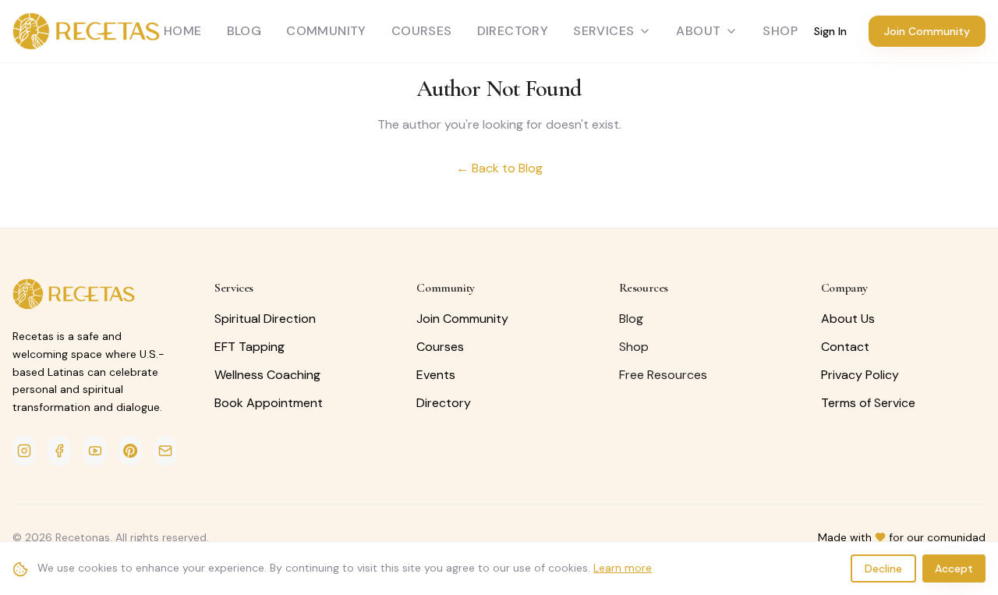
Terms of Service (868, 403)
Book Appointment (268, 403)
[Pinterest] (130, 450)
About (698, 31)
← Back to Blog (499, 168)
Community (326, 31)
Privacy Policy (860, 375)
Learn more (622, 568)
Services (603, 31)
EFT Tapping (249, 346)
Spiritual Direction (265, 318)
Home (183, 31)
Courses (421, 31)
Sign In (830, 31)
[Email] (165, 450)
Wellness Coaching (267, 375)
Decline (883, 568)
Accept (954, 568)
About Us (848, 318)
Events (435, 375)
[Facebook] (59, 450)
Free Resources (663, 375)
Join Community (927, 31)
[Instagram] (23, 450)
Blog (244, 31)
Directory (513, 31)
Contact (845, 346)
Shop (634, 346)
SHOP (780, 31)
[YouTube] (94, 450)
